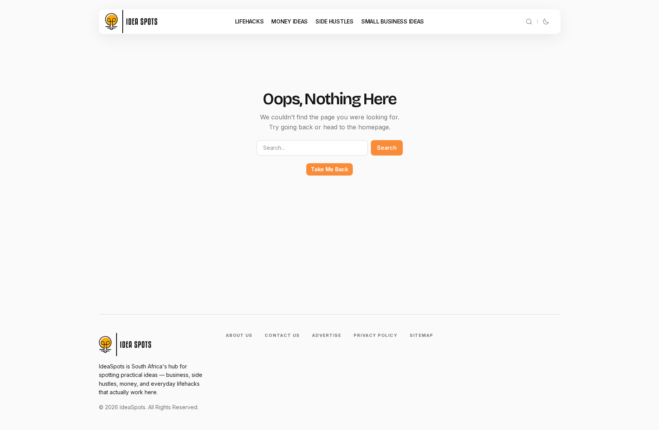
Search (386, 147)
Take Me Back (329, 169)
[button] (529, 21)
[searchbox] (312, 148)
